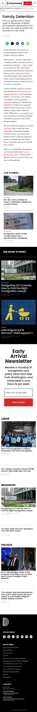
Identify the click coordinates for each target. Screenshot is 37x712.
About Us (6, 674)
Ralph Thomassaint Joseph (10, 513)
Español (22, 8)
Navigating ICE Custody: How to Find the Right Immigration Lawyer (16, 288)
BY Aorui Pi (7, 206)
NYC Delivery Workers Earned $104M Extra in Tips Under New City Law (17, 470)
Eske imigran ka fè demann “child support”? (17, 331)
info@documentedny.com (11, 693)
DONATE (28, 3)
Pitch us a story (7, 653)
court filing (8, 128)
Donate (5, 655)
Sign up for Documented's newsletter (14, 658)
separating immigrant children (19, 73)
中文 (28, 8)
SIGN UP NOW (18, 402)
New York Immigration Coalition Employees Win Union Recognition (16, 449)
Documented (6, 35)
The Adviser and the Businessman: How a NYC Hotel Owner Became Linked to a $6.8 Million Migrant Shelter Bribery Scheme (17, 595)
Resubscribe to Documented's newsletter (15, 661)
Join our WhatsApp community (12, 664)
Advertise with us (8, 650)
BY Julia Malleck (9, 240)
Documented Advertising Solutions (13, 699)
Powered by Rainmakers (18, 710)
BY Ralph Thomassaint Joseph (10, 294)
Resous (3, 327)
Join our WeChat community (12, 669)
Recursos (7, 197)
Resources (5, 282)
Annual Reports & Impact (10, 647)
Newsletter (7, 231)
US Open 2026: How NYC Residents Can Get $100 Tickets (17, 529)
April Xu (4, 533)
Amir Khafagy (5, 453)
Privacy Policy (7, 677)
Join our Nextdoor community (12, 666)
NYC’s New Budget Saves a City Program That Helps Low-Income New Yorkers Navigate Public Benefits (16, 575)
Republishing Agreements (11, 672)
